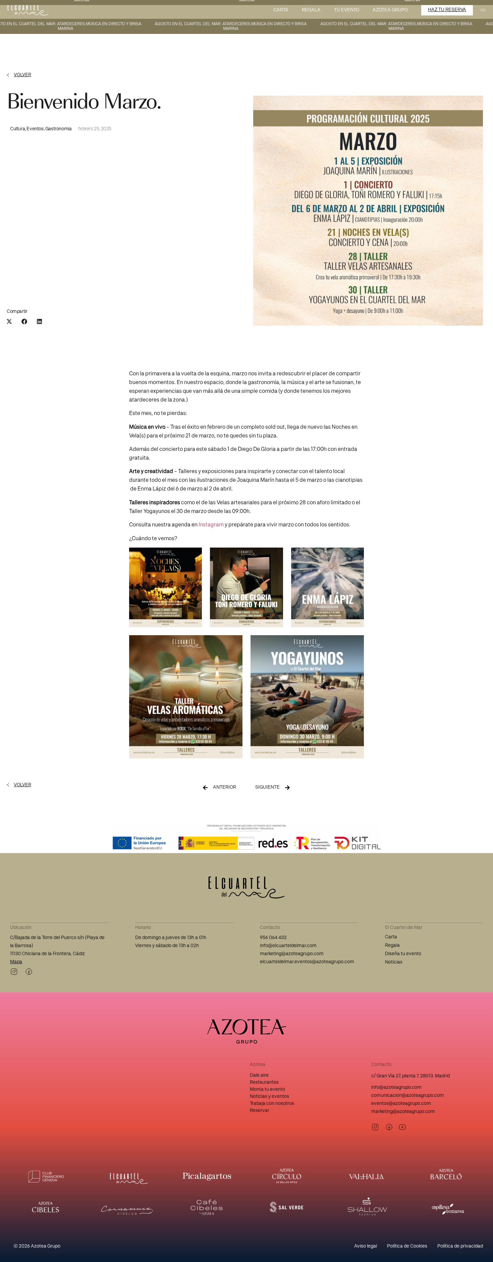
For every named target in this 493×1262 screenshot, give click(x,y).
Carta (280, 10)
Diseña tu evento (403, 953)
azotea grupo (390, 10)
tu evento (346, 10)
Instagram (211, 524)
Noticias (393, 962)
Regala (311, 10)
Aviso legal (365, 1246)
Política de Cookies (407, 1246)
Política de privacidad (460, 1246)
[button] (9, 321)
